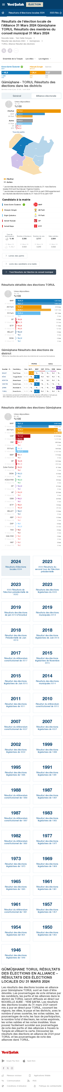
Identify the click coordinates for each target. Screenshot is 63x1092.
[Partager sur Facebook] (11, 50)
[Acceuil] (3, 12)
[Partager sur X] (4, 50)
